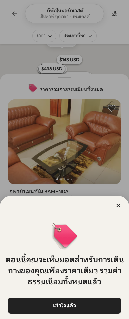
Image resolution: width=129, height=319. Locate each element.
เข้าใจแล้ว (64, 305)
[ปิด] (118, 205)
